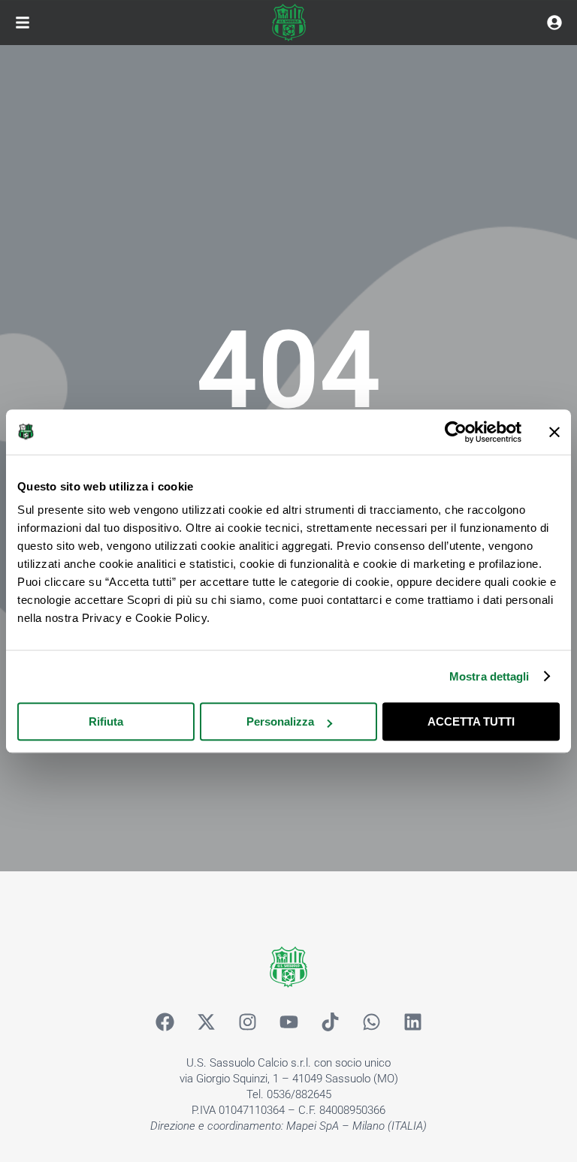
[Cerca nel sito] (554, 22)
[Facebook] (164, 1021)
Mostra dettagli (489, 676)
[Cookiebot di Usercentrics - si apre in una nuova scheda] (455, 432)
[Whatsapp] (371, 1021)
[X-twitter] (206, 1021)
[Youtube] (288, 1021)
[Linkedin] (412, 1021)
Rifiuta (106, 721)
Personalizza (280, 721)
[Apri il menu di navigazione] (22, 22)
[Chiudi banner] (554, 432)
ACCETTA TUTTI (471, 721)
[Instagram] (247, 1021)
